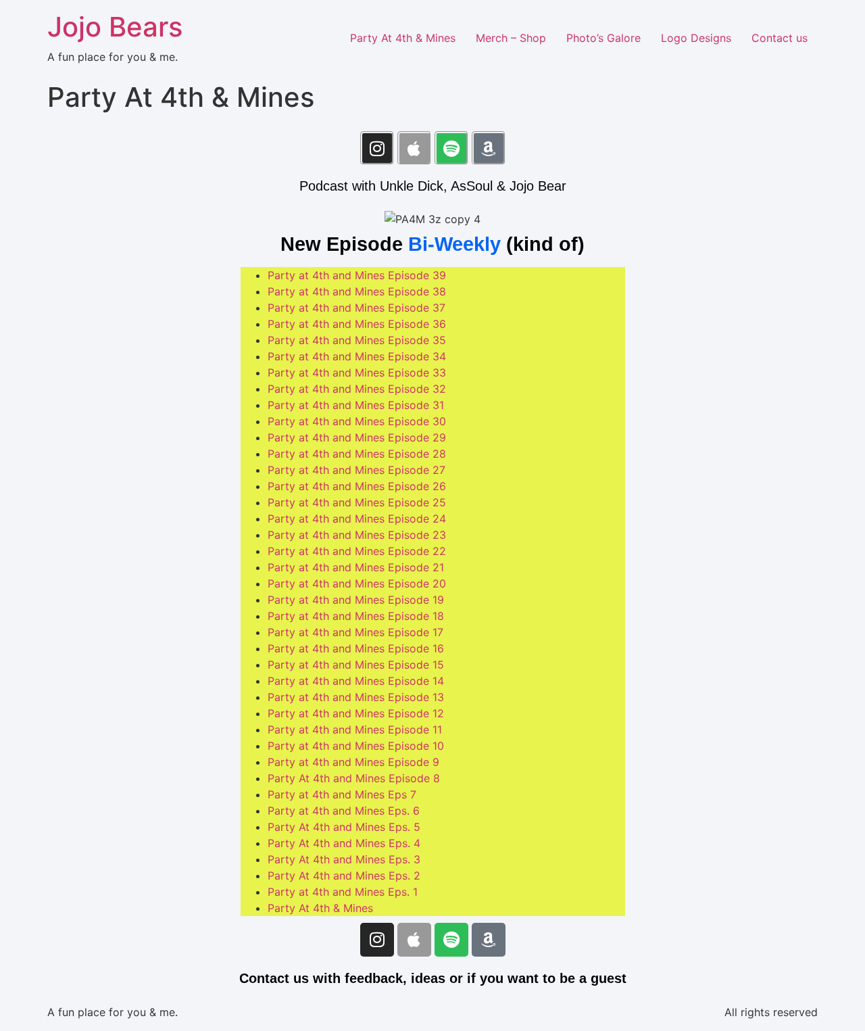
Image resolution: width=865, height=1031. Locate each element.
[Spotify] (451, 148)
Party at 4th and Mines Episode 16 (356, 648)
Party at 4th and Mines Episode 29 (357, 437)
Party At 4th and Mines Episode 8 (354, 778)
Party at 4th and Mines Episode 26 (357, 486)
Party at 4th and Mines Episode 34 (357, 356)
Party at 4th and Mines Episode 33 (357, 372)
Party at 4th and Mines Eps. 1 (343, 891)
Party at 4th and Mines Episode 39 (357, 275)
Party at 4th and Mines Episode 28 (357, 453)
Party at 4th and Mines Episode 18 (356, 616)
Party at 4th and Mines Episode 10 (356, 745)
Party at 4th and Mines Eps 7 (342, 794)
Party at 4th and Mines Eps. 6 (344, 810)
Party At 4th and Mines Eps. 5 (344, 827)
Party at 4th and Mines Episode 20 (357, 583)
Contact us (779, 38)
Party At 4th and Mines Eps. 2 (344, 875)
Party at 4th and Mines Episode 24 (357, 518)
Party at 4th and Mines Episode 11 (355, 729)
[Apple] (414, 148)
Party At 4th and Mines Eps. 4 (344, 843)
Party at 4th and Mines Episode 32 (357, 388)
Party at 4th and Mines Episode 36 (357, 324)
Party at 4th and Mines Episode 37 (356, 307)
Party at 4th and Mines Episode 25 (357, 502)
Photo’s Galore (603, 38)
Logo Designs (696, 38)
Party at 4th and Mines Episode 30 (357, 421)
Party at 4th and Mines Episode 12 (356, 713)
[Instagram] (377, 148)
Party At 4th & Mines (402, 38)
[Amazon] (488, 148)
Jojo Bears (114, 26)
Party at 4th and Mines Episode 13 (356, 697)
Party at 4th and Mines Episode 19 (356, 599)
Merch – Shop (511, 38)
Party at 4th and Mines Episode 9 (353, 762)
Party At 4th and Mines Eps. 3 (344, 859)
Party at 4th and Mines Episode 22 (357, 551)
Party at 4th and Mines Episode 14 (356, 681)
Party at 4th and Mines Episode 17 (355, 632)
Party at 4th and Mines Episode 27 (356, 470)
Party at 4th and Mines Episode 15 (356, 664)
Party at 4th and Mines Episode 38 (357, 291)
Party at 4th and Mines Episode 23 (357, 535)
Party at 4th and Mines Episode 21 (356, 567)
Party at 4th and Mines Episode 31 (356, 405)
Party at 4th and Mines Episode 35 (357, 340)
